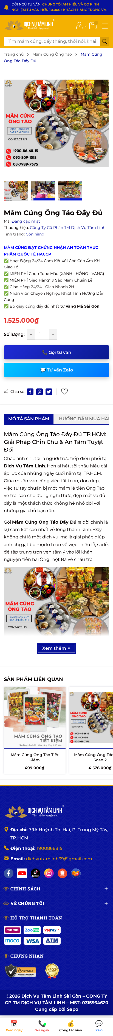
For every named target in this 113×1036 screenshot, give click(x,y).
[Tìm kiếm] (104, 41)
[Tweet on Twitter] (49, 391)
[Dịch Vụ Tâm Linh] (34, 812)
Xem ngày (14, 1026)
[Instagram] (49, 873)
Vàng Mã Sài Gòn (83, 306)
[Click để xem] (56, 123)
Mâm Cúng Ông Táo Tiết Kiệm (35, 757)
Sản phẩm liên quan (33, 679)
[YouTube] (22, 873)
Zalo (99, 1026)
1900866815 (49, 848)
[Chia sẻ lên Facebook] (30, 391)
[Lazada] (76, 873)
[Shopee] (62, 873)
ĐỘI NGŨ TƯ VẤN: (59, 7)
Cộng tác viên (70, 1026)
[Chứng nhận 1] (21, 971)
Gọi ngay (42, 1026)
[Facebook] (8, 873)
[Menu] (104, 25)
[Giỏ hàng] (93, 25)
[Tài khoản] (79, 25)
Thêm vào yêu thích (65, 391)
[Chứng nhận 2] (52, 971)
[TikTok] (35, 873)
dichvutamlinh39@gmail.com (59, 858)
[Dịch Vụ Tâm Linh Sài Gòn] (29, 25)
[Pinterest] (39, 391)
